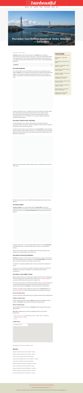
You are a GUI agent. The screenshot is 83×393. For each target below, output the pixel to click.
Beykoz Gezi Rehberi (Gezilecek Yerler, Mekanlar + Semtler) (23, 365)
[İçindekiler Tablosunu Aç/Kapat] (51, 64)
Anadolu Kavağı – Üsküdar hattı (19, 315)
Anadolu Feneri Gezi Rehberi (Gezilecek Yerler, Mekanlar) (23, 356)
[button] (66, 3)
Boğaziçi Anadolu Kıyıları (41, 35)
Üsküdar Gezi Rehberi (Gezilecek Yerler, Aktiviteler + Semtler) (24, 354)
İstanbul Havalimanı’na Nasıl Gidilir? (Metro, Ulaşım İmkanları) (61, 89)
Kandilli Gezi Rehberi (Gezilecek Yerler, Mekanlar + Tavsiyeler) (24, 370)
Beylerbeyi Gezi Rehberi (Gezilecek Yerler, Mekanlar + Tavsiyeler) (24, 363)
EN (49, 387)
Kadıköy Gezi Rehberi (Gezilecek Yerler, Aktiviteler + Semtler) (24, 351)
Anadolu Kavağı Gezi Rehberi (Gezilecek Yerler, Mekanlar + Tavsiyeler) (25, 358)
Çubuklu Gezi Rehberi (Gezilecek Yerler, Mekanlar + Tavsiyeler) (24, 368)
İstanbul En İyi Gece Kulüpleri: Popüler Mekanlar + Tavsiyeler (62, 66)
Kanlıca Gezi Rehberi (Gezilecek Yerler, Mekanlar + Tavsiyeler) (24, 372)
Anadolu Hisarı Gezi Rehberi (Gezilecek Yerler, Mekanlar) (23, 361)
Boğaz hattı (16, 318)
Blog (47, 387)
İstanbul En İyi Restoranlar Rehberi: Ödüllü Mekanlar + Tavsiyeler (61, 93)
